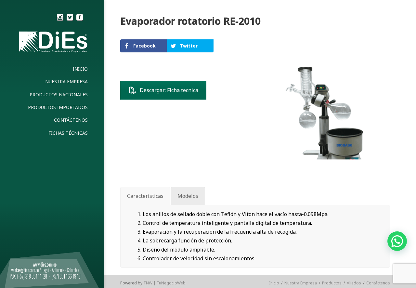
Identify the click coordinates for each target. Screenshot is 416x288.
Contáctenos (378, 283)
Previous (251, 113)
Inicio (274, 283)
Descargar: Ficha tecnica (169, 90)
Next (398, 113)
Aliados (354, 283)
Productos (332, 283)
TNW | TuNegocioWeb (164, 283)
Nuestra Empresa (300, 283)
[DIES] (52, 43)
